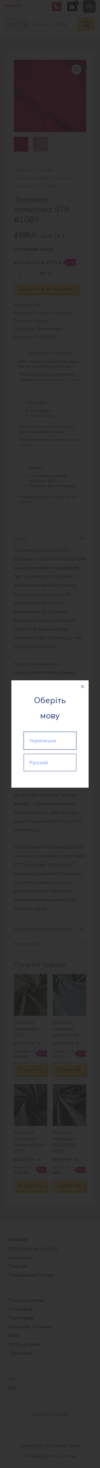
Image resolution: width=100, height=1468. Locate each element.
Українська (42, 740)
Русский (38, 762)
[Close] (82, 686)
